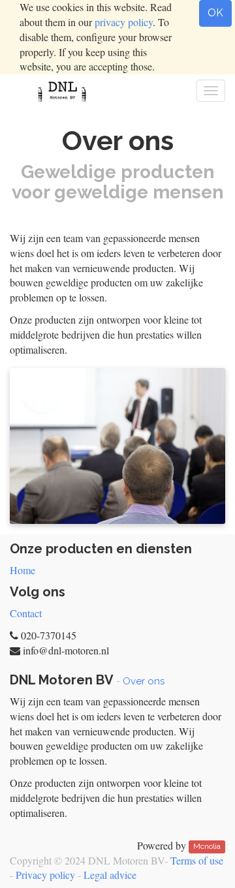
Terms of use (196, 860)
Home (22, 570)
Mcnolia (207, 846)
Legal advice (110, 874)
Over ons (143, 681)
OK (215, 13)
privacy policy (124, 22)
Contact (26, 613)
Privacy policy (45, 874)
